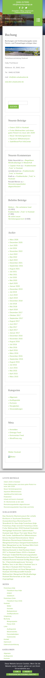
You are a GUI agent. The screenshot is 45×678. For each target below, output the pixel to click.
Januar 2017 (15, 333)
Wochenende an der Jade (20, 576)
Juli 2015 (13, 365)
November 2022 (16, 251)
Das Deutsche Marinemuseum (14, 516)
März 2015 (14, 377)
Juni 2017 (14, 324)
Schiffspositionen (12, 614)
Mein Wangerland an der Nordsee (15, 545)
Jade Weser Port (16, 533)
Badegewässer (12, 611)
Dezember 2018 (16, 301)
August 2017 (15, 321)
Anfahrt (9, 593)
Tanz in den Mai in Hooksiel (20, 564)
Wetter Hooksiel (14, 452)
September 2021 (16, 266)
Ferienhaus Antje (15, 20)
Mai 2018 (13, 307)
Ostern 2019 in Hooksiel (25, 552)
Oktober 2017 (15, 315)
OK (17, 671)
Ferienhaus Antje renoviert (12, 526)
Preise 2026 (11, 624)
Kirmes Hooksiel (8, 538)
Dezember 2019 (16, 289)
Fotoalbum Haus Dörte (14, 601)
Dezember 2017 (16, 312)
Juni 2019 (14, 295)
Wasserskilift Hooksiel (22, 572)
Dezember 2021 (16, 263)
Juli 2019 (13, 292)
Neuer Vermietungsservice (20, 136)
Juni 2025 (14, 245)
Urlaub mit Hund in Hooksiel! (13, 499)
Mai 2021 (13, 275)
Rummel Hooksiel (17, 560)
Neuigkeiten (14, 406)
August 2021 (15, 269)
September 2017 (16, 318)
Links (5, 626)
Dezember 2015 (16, 356)
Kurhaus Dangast (19, 543)
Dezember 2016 (16, 336)
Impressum (29, 11)
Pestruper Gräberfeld (10, 555)
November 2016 (16, 339)
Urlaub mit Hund (18, 569)
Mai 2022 (13, 257)
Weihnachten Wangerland (12, 574)
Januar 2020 (15, 286)
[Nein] (42, 669)
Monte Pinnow (12, 547)
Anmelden (15, 11)
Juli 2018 (13, 304)
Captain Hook (15, 166)
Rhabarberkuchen (22, 557)
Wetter (9, 606)
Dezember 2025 (16, 242)
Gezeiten (10, 608)
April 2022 (14, 260)
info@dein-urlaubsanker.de (18, 77)
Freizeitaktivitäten (13, 634)
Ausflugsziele (15, 400)
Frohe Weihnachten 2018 (12, 528)
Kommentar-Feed (17, 435)
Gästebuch (10, 596)
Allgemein (13, 397)
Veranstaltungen (16, 409)
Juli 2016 (13, 344)
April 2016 (14, 350)
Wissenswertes (12, 632)
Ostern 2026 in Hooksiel (19, 127)
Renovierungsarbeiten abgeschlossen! (17, 185)
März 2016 (14, 353)
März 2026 (14, 240)
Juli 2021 (13, 272)
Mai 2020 (13, 280)
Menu (38, 20)
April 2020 (14, 283)
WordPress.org (16, 438)
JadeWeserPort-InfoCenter (20, 142)
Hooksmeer (17, 531)
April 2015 (14, 374)
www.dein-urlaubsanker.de (14, 82)
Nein (27, 671)
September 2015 (16, 359)
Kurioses (13, 403)
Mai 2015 (13, 371)
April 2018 (14, 309)
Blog (22, 11)
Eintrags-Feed (15, 432)
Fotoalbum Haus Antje (14, 590)
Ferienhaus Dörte (31, 526)
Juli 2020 (13, 277)
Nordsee (26, 550)
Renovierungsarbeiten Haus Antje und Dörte (19, 507)
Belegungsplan (12, 621)
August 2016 (15, 341)
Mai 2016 (13, 347)
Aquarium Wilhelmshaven (20, 139)
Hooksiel (26, 528)
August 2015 (15, 362)
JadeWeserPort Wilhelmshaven (24, 535)
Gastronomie (11, 637)
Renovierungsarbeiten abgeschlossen (17, 504)
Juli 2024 (13, 248)
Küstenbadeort (32, 543)
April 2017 (14, 330)
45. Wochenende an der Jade (14, 502)
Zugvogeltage (7, 579)
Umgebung (7, 616)
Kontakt (6, 639)
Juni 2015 (14, 368)
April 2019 (14, 298)
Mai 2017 (13, 327)
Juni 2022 (14, 254)
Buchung (7, 619)
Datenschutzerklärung (23, 12)
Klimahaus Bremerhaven (12, 540)
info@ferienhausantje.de (22, 4)
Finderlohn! (8, 497)
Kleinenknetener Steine (25, 538)
